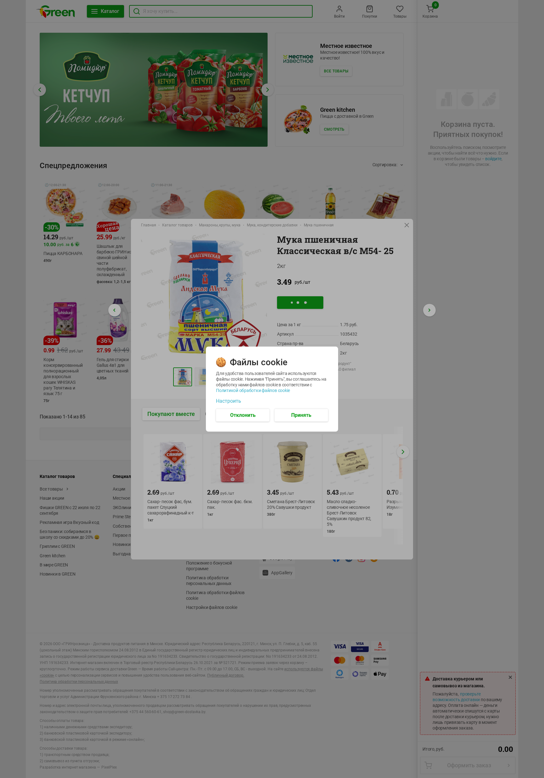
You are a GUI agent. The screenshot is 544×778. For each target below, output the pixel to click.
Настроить (228, 401)
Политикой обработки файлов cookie (253, 390)
